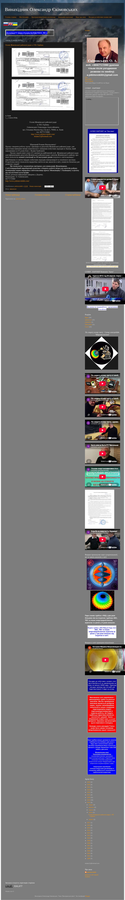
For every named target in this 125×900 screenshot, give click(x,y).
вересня (91, 807)
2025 (89, 784)
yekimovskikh (91, 872)
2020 (89, 797)
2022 (89, 792)
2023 (89, 790)
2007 (89, 845)
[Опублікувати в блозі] (47, 186)
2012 (89, 835)
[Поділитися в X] (49, 186)
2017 (89, 822)
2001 (89, 856)
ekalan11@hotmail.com (43, 136)
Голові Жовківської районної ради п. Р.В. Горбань (24, 45)
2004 (89, 853)
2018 (89, 802)
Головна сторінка (10, 17)
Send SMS (88, 79)
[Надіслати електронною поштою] (45, 186)
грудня (91, 805)
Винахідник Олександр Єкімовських (41, 9)
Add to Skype (89, 81)
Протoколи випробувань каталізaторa (43, 17)
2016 (89, 825)
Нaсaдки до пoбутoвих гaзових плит (100, 17)
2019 (89, 800)
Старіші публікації (73, 195)
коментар (88, 322)
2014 (89, 830)
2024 (89, 787)
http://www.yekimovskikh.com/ (43, 134)
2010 (89, 838)
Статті (87, 327)
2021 (89, 795)
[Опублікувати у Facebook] (51, 186)
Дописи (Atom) (20, 199)
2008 (89, 843)
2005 (89, 851)
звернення (13, 189)
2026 (89, 782)
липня (91, 812)
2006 (89, 848)
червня (91, 819)
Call (86, 77)
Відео (86, 317)
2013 (89, 833)
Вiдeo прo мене (81, 17)
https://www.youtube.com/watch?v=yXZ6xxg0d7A (102, 266)
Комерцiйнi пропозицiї (65, 17)
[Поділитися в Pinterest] (53, 186)
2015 (89, 828)
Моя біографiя (24, 17)
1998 (89, 858)
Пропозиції (88, 324)
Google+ (87, 30)
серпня (91, 810)
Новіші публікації (12, 195)
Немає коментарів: (35, 186)
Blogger (87, 896)
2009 (89, 840)
